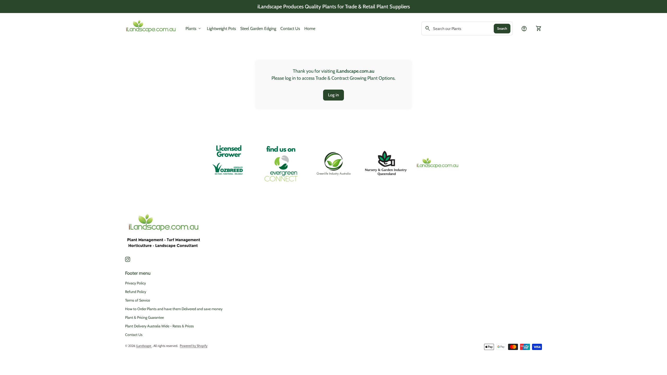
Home (309, 28)
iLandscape (144, 346)
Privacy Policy (135, 283)
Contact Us (290, 28)
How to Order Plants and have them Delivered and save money (174, 309)
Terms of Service (137, 300)
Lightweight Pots (221, 28)
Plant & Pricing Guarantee (144, 317)
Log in (333, 94)
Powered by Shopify (193, 346)
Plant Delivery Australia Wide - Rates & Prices (159, 326)
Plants (194, 28)
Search (502, 28)
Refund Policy (135, 291)
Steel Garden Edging (258, 28)
